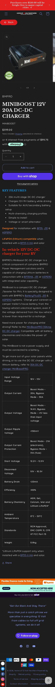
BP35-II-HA (26, 243)
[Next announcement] (49, 5)
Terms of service (21, 679)
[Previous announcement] (5, 5)
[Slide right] (34, 87)
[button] (6, 13)
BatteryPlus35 (33, 295)
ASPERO (7, 232)
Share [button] (8, 562)
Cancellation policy (39, 684)
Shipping (18, 134)
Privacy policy (39, 674)
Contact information (19, 684)
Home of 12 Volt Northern (26, 671)
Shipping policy (37, 679)
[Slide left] (20, 87)
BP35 (40, 228)
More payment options (27, 183)
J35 (46, 228)
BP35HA (28, 276)
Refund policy (24, 674)
